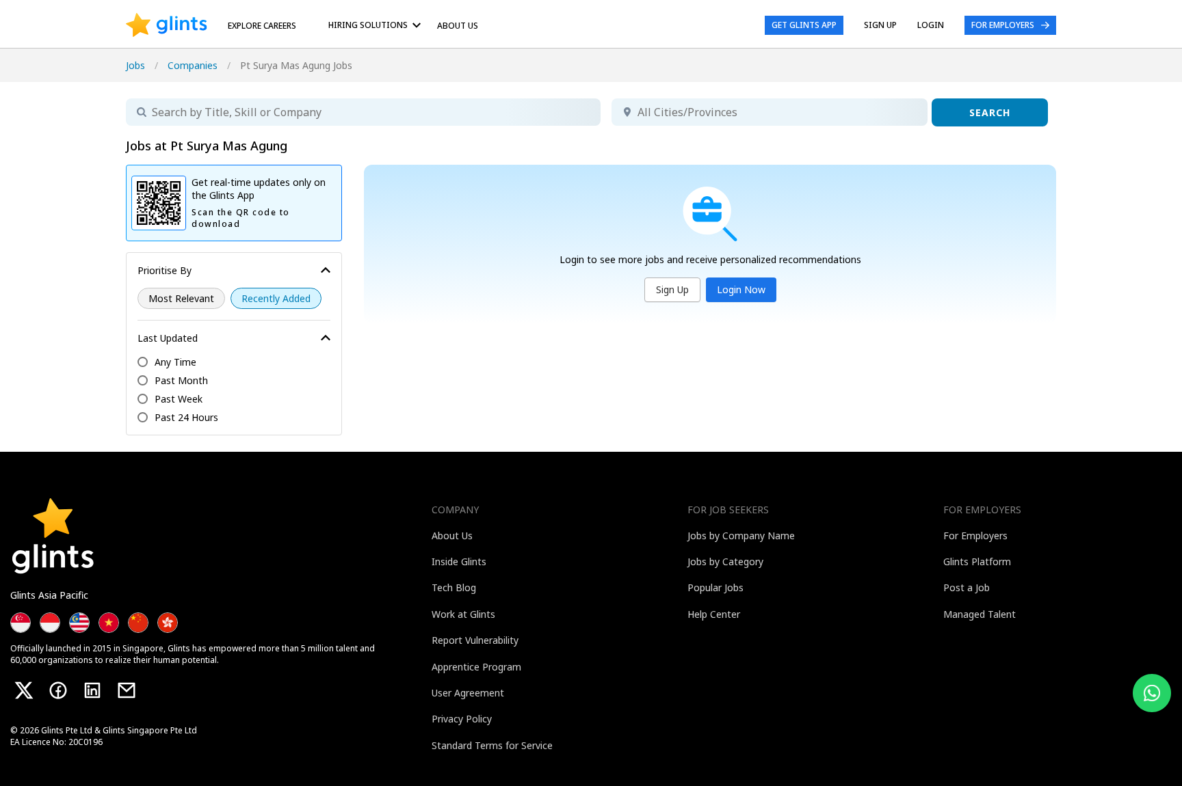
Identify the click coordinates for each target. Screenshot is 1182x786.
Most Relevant (181, 298)
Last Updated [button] (167, 337)
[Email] (126, 690)
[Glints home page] (166, 25)
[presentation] (166, 25)
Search (989, 112)
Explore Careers (262, 25)
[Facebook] (58, 690)
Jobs (135, 65)
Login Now (741, 289)
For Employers (1002, 25)
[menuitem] (377, 25)
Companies (193, 65)
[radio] (181, 298)
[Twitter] (24, 690)
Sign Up (672, 289)
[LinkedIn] (92, 690)
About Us (457, 25)
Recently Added (276, 298)
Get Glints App (804, 25)
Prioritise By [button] (164, 270)
